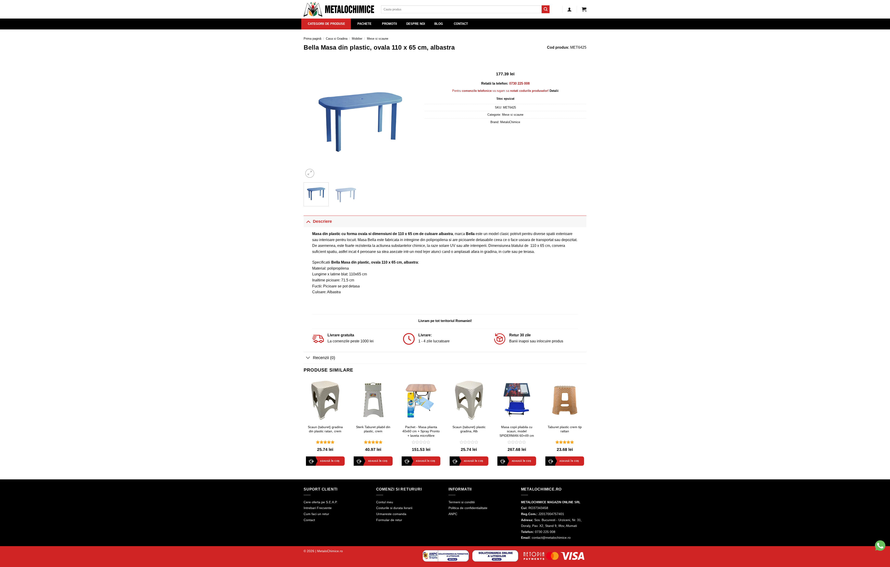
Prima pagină (312, 38)
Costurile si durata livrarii (394, 508)
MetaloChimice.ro (330, 551)
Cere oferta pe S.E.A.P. (320, 502)
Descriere (322, 221)
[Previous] (312, 122)
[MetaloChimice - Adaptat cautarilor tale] (339, 9)
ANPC (452, 514)
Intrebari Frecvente (318, 508)
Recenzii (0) (324, 357)
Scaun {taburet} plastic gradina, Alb (469, 429)
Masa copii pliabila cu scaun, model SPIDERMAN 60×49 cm (516, 431)
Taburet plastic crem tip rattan (565, 429)
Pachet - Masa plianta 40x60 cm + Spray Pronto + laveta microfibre (421, 431)
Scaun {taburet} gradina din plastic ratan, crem (325, 429)
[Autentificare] (569, 9)
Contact (309, 520)
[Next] (409, 122)
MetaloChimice (510, 122)
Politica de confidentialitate (467, 508)
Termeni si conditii (461, 502)
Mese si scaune (377, 38)
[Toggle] (308, 221)
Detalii (554, 90)
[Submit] (546, 9)
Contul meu (384, 502)
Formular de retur (389, 520)
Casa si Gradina (336, 38)
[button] (584, 9)
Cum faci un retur (316, 514)
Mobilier (357, 38)
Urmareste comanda (391, 514)
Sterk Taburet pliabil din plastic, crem (373, 429)
